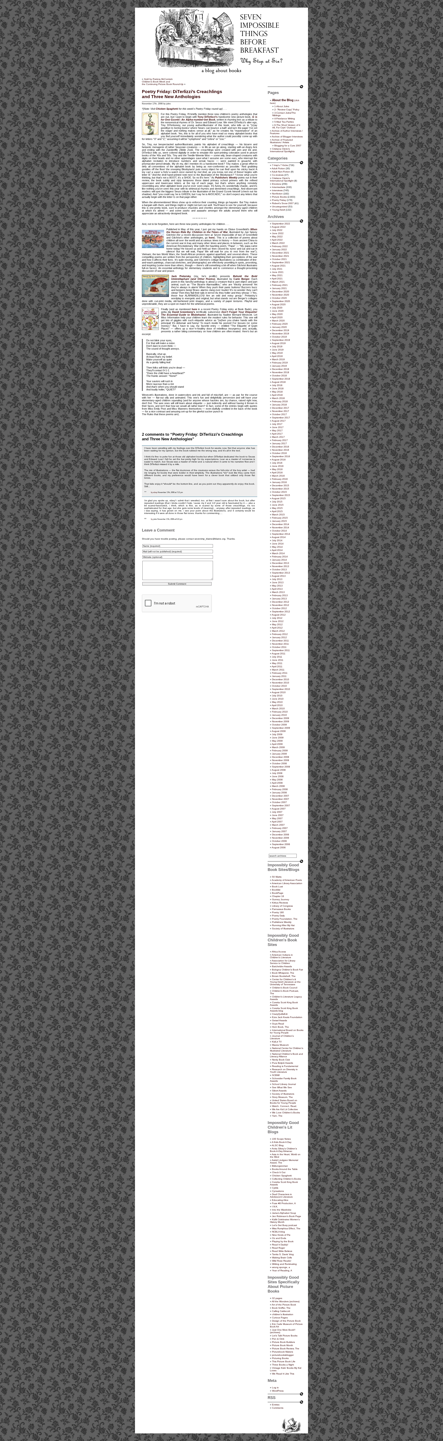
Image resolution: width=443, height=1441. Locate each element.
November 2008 (280, 760)
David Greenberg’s (183, 312)
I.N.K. (275, 1206)
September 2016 (281, 456)
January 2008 (279, 792)
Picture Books (279, 197)
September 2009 (281, 728)
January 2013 (279, 598)
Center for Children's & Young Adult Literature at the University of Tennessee (285, 982)
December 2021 (280, 252)
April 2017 (277, 433)
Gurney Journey (280, 899)
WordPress (278, 1391)
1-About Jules (281, 106)
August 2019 (279, 343)
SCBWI (276, 1075)
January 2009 (279, 753)
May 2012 (277, 624)
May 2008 (277, 779)
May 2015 (277, 508)
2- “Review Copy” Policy (286, 109)
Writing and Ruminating (284, 1264)
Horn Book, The (280, 1027)
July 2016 (277, 463)
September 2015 (281, 495)
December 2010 (280, 679)
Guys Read (278, 1023)
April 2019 (277, 356)
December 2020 (280, 291)
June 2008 (278, 776)
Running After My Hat (283, 925)
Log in (275, 1387)
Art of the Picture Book (284, 1304)
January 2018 (279, 404)
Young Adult (278, 209)
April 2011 (277, 666)
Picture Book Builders (283, 1342)
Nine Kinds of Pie (281, 1235)
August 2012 (279, 614)
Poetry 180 (278, 912)
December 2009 (280, 718)
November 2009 (280, 721)
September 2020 (281, 301)
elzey (155, 492)
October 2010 (279, 686)
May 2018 (277, 391)
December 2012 (280, 602)
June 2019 (278, 349)
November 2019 (280, 333)
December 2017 (280, 408)
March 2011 (278, 669)
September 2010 (281, 689)
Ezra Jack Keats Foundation (287, 1017)
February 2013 (280, 595)
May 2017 (277, 430)
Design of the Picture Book (286, 1321)
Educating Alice (280, 1200)
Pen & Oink (278, 1339)
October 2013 (279, 569)
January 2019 (279, 366)
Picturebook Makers (282, 1351)
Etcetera (276, 184)
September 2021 (281, 262)
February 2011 (279, 673)
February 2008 (280, 789)
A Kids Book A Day (281, 1142)
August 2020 (279, 304)
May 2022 (277, 236)
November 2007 (280, 799)
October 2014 (279, 530)
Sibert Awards (279, 1090)
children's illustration (282, 1314)
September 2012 (281, 611)
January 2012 (279, 637)
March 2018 (278, 398)
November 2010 (280, 682)
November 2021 (280, 256)
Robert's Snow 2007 (283, 203)
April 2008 (277, 783)
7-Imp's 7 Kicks (280, 165)
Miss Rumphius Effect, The (286, 1228)
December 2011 (280, 640)
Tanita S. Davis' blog (283, 1254)
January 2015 (279, 521)
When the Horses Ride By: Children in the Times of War (211, 230)
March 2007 (278, 825)
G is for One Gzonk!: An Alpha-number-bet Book (209, 118)
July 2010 (277, 695)
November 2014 (280, 527)
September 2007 (281, 805)
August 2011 (278, 653)
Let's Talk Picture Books (284, 1335)
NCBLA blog (278, 1231)
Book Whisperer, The (283, 973)
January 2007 (279, 831)
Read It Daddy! (280, 1244)
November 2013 (280, 566)
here (211, 237)
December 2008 (280, 757)
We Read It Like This (283, 1373)
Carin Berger (241, 279)
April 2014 (277, 550)
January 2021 (279, 288)
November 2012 (280, 605)
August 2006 (279, 847)
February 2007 (280, 828)
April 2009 (277, 744)
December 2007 (280, 796)
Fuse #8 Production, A (284, 1203)
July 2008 (277, 773)
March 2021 (278, 282)
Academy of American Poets (287, 880)
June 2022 (278, 233)
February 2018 (280, 401)
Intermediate (278, 187)
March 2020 (278, 320)
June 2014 (278, 543)
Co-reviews (278, 175)
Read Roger (278, 1248)
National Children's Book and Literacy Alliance (286, 1055)
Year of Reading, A (282, 1270)
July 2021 (277, 269)
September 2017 (281, 417)
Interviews (277, 190)
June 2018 (278, 388)
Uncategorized (279, 206)
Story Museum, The (282, 1097)
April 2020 (277, 317)
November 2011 (280, 644)
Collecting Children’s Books (286, 1179)
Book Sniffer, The (281, 1308)
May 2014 (277, 547)
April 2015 (277, 511)
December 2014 (280, 524)
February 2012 (280, 634)
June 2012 (278, 621)
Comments (277, 1408)
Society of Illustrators (283, 928)
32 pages (277, 1298)
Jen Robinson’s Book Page (286, 1216)
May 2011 (277, 663)
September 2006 (281, 844)
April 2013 (277, 589)
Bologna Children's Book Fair (287, 969)
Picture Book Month (282, 1345)
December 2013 (280, 563)
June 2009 (278, 737)
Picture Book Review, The (285, 1348)
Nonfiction (277, 193)
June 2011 (277, 660)
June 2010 (278, 699)
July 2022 (277, 230)
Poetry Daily (278, 915)
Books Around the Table (285, 1169)
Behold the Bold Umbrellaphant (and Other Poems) (214, 277)
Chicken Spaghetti (282, 1175)
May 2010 (277, 702)
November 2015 (280, 488)
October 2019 (279, 336)
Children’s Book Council (284, 987)
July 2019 (277, 346)
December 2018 (280, 369)
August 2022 (279, 227)
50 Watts (276, 877)
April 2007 (277, 821)
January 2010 (279, 715)
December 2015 (280, 485)
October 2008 (279, 763)
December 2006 (280, 834)
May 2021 (277, 275)
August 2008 (279, 770)
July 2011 (277, 657)
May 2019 (277, 353)
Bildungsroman (280, 1166)
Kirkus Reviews (280, 902)
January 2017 (279, 443)
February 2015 (280, 518)
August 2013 (279, 576)
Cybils (275, 1188)
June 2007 (278, 815)
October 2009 (279, 724)
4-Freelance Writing (284, 118)
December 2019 (280, 330)
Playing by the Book (282, 1241)
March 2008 (278, 786)
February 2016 (280, 479)
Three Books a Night (283, 1364)
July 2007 (277, 812)
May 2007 (277, 818)
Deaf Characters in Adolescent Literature (281, 1195)
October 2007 (279, 802)
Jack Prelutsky (181, 276)
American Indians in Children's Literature (281, 956)
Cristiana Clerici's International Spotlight (281, 179)
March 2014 (278, 553)
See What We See (282, 1087)
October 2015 (279, 492)
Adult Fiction (278, 168)
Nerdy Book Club (281, 1059)
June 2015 (278, 505)
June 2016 (278, 466)
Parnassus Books (281, 909)
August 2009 (279, 731)
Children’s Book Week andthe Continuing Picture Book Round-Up (162, 82)
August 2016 (279, 459)
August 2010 (279, 692)
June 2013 (278, 582)
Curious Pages (280, 1317)
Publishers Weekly (226, 177)
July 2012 (277, 618)
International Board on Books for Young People (286, 1031)
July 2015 (277, 501)
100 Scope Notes (281, 1139)
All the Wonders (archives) (285, 1301)
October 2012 (279, 608)
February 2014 (280, 556)
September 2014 (281, 534)
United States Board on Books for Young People (283, 1101)
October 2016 (279, 453)
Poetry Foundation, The (284, 919)
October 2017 (279, 414)
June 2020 (278, 311)
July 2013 (277, 579)
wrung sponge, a (281, 1267)
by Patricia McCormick (158, 79)
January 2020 (279, 327)
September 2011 (281, 650)
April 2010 (277, 705)
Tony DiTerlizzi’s (208, 116)
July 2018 (277, 385)
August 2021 (279, 265)
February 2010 (280, 711)
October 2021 (279, 259)
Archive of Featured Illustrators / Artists (281, 141)
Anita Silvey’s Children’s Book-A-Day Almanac (283, 1149)
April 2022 (277, 240)
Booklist (276, 889)
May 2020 (277, 314)
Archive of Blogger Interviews (287, 136)
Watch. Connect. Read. (284, 1106)
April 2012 (277, 627)
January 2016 (279, 482)
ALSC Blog (278, 1145)
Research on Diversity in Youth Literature (284, 1070)
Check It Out (278, 1172)
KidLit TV (277, 1041)
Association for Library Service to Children (282, 961)
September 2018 (281, 379)
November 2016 (280, 450)
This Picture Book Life (283, 1361)
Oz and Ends (279, 1238)
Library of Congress (282, 906)
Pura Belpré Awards (282, 1063)
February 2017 (280, 440)
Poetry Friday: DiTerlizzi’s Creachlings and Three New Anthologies (182, 94)
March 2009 (278, 747)
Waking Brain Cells (282, 1257)
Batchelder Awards (282, 966)
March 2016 (278, 475)
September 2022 (281, 223)
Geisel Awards (279, 1020)
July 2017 (277, 424)
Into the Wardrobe (281, 1209)
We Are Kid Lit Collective (285, 1109)
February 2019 (280, 362)
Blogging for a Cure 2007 (287, 145)
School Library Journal (284, 1084)
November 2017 (280, 411)
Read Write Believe (282, 1251)
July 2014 (277, 540)
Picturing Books (280, 1358)
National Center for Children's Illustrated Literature (286, 1049)
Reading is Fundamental (285, 1066)
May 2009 (277, 741)
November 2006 (280, 838)
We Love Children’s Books (286, 1112)
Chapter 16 (278, 896)
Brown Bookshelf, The (284, 976)
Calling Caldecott (281, 1311)
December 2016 (280, 446)
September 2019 (281, 340)
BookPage (277, 893)
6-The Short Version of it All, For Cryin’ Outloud (286, 126)
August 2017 (279, 421)
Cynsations (278, 1191)
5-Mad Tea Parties (284, 122)
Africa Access (279, 951)
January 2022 (279, 249)
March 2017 (278, 437)
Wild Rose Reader (281, 1261)
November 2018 (280, 372)
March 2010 (278, 708)
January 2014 (279, 560)
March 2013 (278, 592)
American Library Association (287, 883)
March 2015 (278, 514)
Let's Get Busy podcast (284, 1225)
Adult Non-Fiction (281, 171)
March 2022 (278, 243)
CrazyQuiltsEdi (279, 1014)
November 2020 (280, 294)
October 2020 (279, 298)
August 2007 (279, 808)
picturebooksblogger (283, 1355)
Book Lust (277, 886)
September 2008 (281, 766)
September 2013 (281, 572)
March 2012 (278, 631)
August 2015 (279, 498)
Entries (275, 1404)
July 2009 (277, 734)
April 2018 (277, 395)
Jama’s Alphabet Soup (284, 1213)
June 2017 (278, 427)
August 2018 (279, 382)
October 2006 (279, 841)
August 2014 (279, 537)
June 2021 (278, 272)
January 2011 (279, 676)
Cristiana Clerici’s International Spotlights (282, 150)
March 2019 (278, 359)
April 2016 (277, 472)
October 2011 (279, 647)
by (152, 492)
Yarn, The (277, 1116)
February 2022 (280, 246)
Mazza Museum (280, 1045)
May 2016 (277, 469)
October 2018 (279, 375)
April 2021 (277, 278)
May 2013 (277, 585)
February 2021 (280, 285)
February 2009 (280, 750)
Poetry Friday (279, 200)
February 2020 (280, 324)
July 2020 (277, 307)
